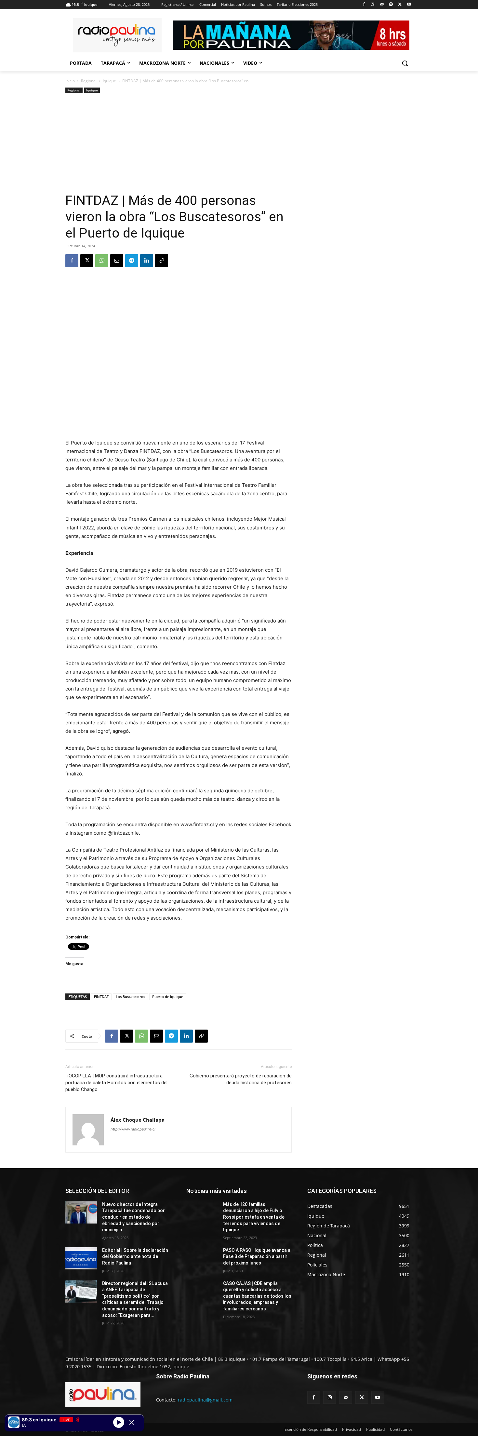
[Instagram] (373, 4)
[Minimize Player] (132, 1422)
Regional (89, 81)
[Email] (116, 260)
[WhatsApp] (101, 260)
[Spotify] (391, 4)
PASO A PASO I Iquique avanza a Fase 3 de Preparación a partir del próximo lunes (256, 1256)
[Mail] (382, 4)
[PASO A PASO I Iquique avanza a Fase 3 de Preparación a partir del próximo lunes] (202, 1258)
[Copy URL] (161, 260)
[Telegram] (131, 260)
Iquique (109, 81)
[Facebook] (363, 4)
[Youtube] (409, 4)
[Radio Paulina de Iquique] (117, 35)
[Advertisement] (178, 143)
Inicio (70, 81)
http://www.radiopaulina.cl (133, 1129)
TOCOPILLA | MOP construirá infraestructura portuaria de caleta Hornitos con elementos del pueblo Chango (116, 1082)
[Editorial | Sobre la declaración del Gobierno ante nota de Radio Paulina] (81, 1258)
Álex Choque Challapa (138, 1119)
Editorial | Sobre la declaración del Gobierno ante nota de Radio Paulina (135, 1256)
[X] (400, 4)
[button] (405, 63)
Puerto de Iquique (167, 996)
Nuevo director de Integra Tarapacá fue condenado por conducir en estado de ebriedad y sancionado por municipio (133, 1217)
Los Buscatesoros (130, 996)
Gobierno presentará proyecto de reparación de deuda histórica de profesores (241, 1079)
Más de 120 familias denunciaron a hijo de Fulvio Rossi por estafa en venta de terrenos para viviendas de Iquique (254, 1217)
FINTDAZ (101, 996)
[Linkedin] (146, 260)
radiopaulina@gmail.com (205, 1400)
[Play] (119, 1422)
